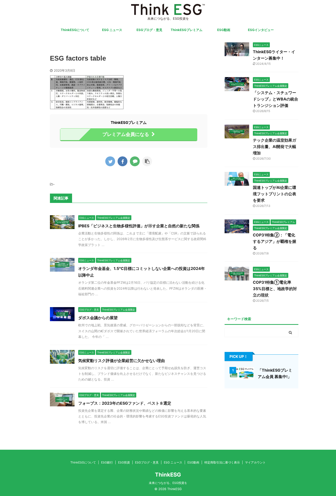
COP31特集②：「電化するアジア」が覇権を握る (274, 241)
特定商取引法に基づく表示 (222, 462)
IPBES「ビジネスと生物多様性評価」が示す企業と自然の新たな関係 (138, 225)
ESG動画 (223, 30)
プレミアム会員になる (125, 134)
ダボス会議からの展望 (98, 317)
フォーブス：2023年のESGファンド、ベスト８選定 (124, 403)
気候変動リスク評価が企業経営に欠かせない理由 (121, 360)
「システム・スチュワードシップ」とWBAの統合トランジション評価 (275, 99)
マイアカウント (255, 462)
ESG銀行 (107, 462)
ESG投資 (124, 462)
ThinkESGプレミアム (186, 30)
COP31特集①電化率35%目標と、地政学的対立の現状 (275, 289)
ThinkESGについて (75, 30)
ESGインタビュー (261, 30)
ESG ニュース (112, 30)
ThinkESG (168, 474)
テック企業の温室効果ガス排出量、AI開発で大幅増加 (274, 146)
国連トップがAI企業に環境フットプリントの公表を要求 (274, 194)
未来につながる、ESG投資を (168, 483)
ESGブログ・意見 (149, 30)
